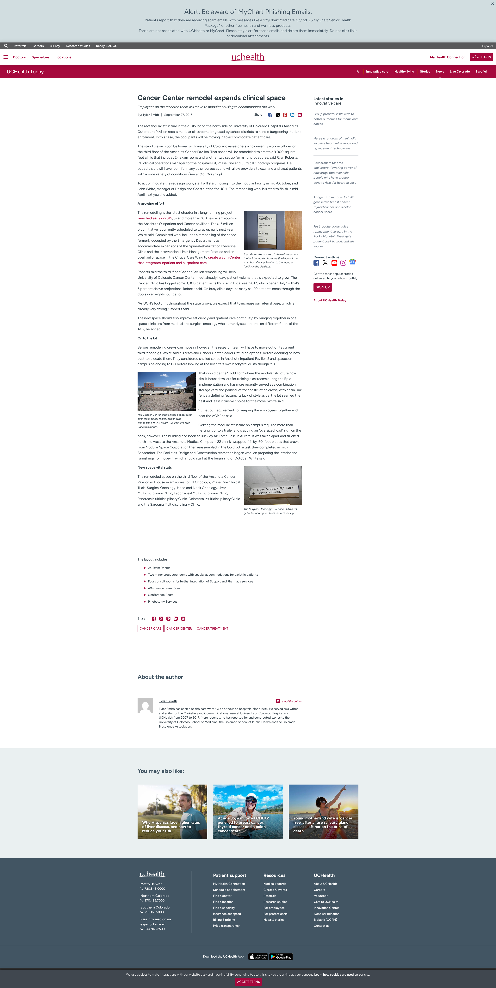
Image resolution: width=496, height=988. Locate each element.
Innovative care (377, 71)
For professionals (275, 914)
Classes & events (275, 890)
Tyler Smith (151, 115)
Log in (486, 57)
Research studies (78, 46)
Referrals (20, 46)
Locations (63, 57)
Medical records (275, 884)
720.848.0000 (155, 888)
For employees (274, 908)
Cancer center (179, 628)
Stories (425, 71)
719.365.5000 (154, 912)
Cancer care (150, 628)
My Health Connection (447, 57)
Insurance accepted (227, 914)
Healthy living (404, 71)
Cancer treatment (212, 628)
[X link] (325, 263)
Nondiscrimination (326, 914)
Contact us (321, 925)
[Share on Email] (300, 115)
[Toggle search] (6, 46)
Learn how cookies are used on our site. (342, 974)
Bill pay (55, 46)
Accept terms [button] (248, 982)
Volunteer (321, 896)
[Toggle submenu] (6, 57)
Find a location (223, 902)
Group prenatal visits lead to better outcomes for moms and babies (335, 119)
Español (487, 46)
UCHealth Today (25, 71)
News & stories (274, 919)
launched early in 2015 (155, 218)
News (440, 71)
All (358, 71)
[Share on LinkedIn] (292, 115)
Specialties (40, 57)
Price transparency (226, 925)
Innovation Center (326, 908)
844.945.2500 (155, 929)
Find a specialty (224, 908)
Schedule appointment (229, 890)
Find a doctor (222, 896)
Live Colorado (460, 71)
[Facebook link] (316, 263)
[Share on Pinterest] (285, 115)
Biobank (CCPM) (325, 919)
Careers (38, 46)
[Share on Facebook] (270, 115)
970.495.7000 (154, 900)
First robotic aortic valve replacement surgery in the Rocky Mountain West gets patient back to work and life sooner (333, 236)
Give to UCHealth (326, 902)
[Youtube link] (334, 263)
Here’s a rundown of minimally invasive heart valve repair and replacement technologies (335, 143)
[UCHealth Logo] (152, 873)
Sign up (323, 287)
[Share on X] (278, 115)
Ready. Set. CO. (107, 46)
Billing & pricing (224, 919)
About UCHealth (325, 884)
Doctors (19, 57)
